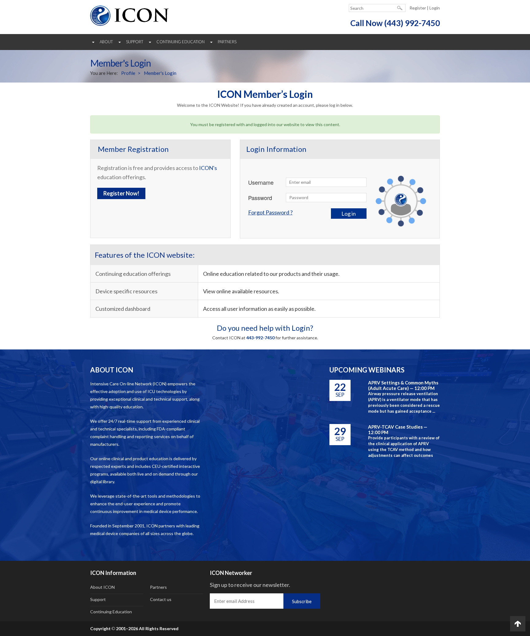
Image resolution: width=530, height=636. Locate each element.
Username (261, 182)
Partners (227, 41)
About (106, 41)
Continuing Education (180, 41)
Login (434, 7)
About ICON (102, 587)
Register (417, 7)
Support (134, 41)
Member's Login (160, 73)
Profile (128, 73)
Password (260, 198)
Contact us (160, 599)
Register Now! (121, 193)
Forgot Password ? (270, 212)
